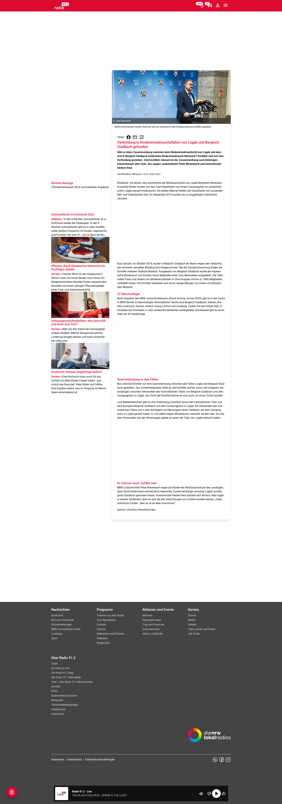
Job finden (194, 633)
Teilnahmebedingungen (64, 704)
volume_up (201, 793)
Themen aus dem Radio (110, 615)
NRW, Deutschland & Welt (65, 629)
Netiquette (57, 700)
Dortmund (57, 615)
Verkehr (192, 624)
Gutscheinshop (151, 629)
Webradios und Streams (110, 633)
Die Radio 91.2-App (62, 672)
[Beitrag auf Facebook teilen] (129, 137)
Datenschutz (58, 709)
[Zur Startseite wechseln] (62, 5)
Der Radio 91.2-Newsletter (66, 677)
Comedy (101, 624)
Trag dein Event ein (153, 624)
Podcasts (102, 638)
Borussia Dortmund (62, 620)
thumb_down (209, 794)
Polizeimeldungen (61, 624)
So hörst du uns (60, 668)
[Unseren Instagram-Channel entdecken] (228, 759)
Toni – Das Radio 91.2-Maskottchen (72, 681)
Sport (54, 638)
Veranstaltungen (151, 620)
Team (54, 663)
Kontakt (55, 686)
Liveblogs (56, 633)
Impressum (57, 713)
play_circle (216, 793)
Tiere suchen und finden (201, 629)
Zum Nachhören (106, 620)
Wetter (191, 620)
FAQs (54, 691)
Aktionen (147, 615)
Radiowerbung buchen (64, 695)
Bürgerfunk (103, 642)
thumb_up (224, 794)
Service (192, 615)
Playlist (101, 629)
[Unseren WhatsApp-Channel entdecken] (215, 759)
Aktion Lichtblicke (152, 633)
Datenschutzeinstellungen (100, 759)
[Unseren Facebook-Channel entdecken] (221, 759)
